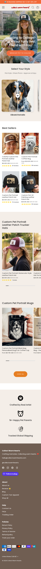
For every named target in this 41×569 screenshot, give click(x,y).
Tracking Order (7, 515)
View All (20, 374)
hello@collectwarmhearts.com (14, 458)
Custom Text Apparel (10, 495)
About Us (5, 485)
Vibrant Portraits (17, 115)
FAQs (4, 511)
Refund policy (7, 534)
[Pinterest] (12, 467)
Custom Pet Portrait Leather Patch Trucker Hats (15, 225)
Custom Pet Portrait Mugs (18, 303)
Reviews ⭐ (6, 488)
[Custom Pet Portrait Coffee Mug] (30, 143)
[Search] (33, 7)
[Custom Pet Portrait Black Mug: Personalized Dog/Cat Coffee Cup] (17, 327)
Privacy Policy (7, 528)
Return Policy (7, 525)
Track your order (8, 538)
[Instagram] (8, 467)
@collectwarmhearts (10, 463)
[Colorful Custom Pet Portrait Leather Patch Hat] (10, 143)
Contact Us (6, 508)
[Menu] (3, 7)
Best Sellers (9, 128)
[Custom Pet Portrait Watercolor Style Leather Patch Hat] (17, 252)
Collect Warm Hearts (14, 561)
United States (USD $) (9, 556)
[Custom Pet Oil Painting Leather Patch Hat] (30, 182)
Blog (3, 492)
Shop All (5, 498)
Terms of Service (8, 531)
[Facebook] (3, 467)
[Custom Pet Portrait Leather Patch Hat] (10, 182)
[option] (20, 37)
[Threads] (17, 467)
